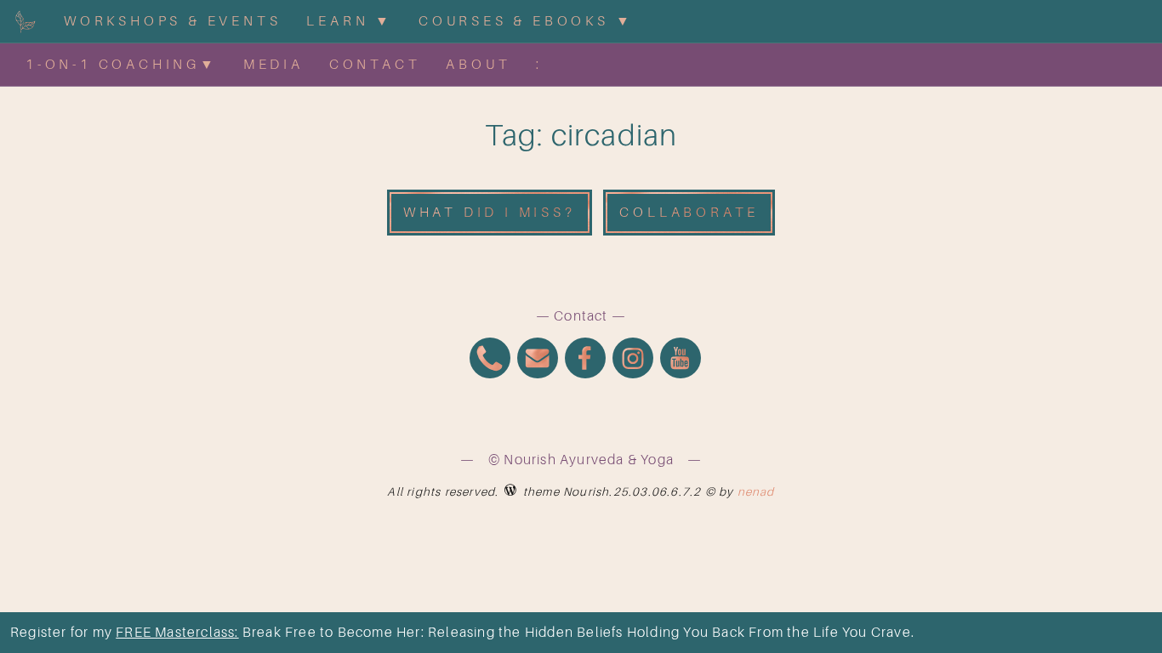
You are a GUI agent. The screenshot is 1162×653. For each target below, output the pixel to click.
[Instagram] (633, 360)
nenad (756, 491)
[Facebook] (585, 360)
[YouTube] (680, 360)
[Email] (537, 360)
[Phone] (490, 360)
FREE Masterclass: (177, 632)
